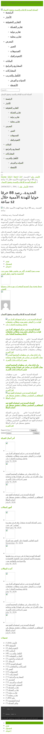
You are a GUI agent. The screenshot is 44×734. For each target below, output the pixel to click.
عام (20, 186)
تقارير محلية (13, 695)
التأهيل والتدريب (15, 653)
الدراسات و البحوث (15, 658)
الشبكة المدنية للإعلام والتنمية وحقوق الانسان (18, 182)
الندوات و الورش (15, 682)
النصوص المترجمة (15, 684)
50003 (3, 433)
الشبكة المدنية (15, 664)
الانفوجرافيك (13, 648)
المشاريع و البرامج (16, 677)
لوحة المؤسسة (14, 700)
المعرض (11, 679)
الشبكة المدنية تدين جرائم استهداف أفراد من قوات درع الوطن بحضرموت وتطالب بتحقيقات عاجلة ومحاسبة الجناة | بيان (23, 331)
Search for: (5, 430)
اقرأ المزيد (10, 352)
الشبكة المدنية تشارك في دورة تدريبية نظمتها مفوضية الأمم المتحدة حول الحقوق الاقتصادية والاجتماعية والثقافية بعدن (23, 558)
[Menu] (2, 172)
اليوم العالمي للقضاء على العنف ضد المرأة (22, 540)
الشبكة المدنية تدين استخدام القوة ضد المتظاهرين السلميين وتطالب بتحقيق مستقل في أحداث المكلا (24, 405)
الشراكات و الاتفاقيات (17, 666)
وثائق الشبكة (13, 703)
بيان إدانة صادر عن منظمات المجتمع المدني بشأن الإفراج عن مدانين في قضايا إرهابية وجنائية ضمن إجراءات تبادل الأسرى (24, 367)
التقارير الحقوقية (15, 656)
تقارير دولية (12, 692)
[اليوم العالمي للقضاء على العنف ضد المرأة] (10, 538)
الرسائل (11, 661)
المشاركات (13, 674)
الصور (10, 669)
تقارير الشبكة (13, 687)
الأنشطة (12, 645)
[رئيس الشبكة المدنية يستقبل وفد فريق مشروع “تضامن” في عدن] (10, 520)
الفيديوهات (13, 671)
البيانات (12, 650)
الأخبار (25, 186)
